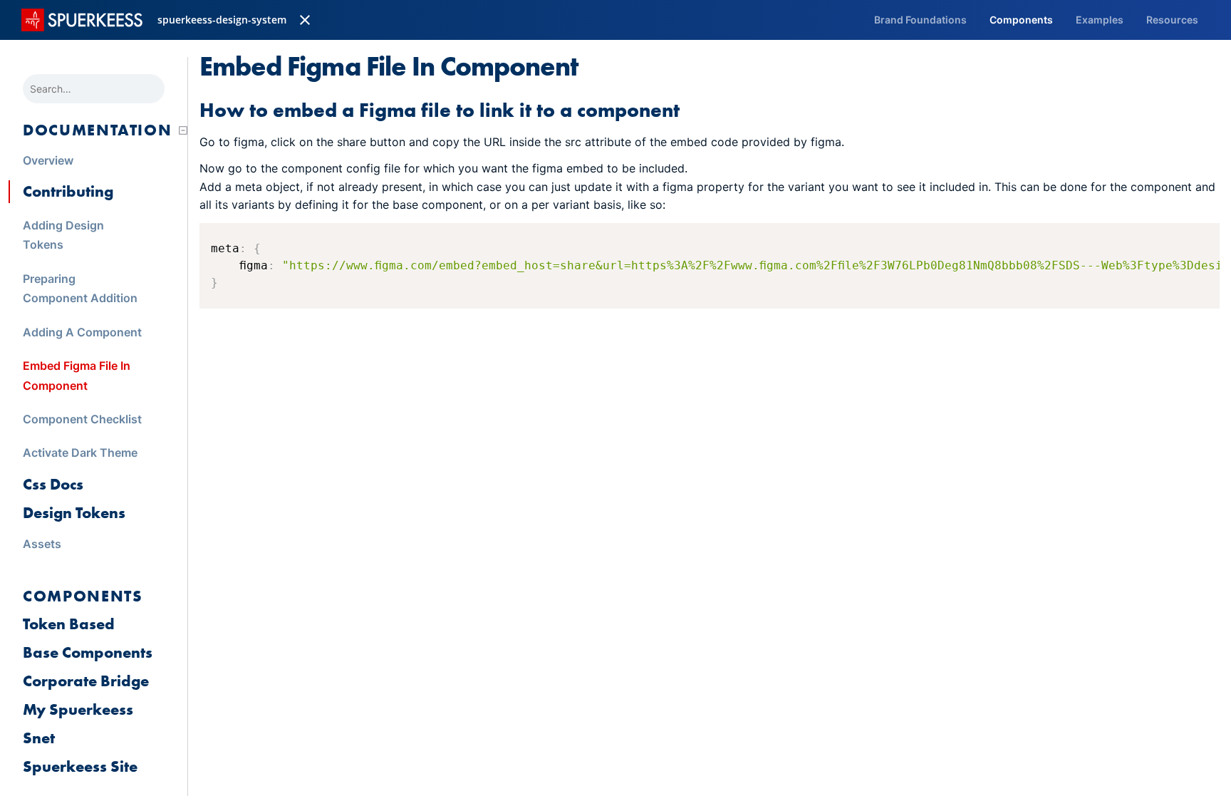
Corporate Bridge (86, 681)
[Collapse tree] (183, 130)
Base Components (87, 652)
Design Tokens (74, 512)
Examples (1099, 20)
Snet (39, 738)
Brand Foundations (920, 20)
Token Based (69, 624)
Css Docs (53, 484)
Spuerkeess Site (80, 766)
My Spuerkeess (78, 709)
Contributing (68, 191)
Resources (1172, 20)
